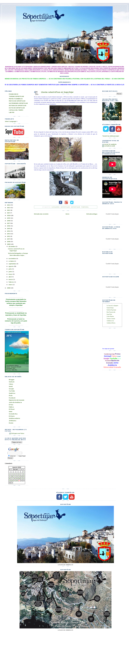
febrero (11, 282)
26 (17, 480)
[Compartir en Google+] (65, 204)
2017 (8, 223)
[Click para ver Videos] (15, 135)
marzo (11, 279)
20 (19, 478)
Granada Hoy (13, 414)
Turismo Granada (111, 318)
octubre (11, 261)
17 (12, 478)
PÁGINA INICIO (13, 94)
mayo (11, 274)
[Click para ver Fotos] (15, 198)
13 (19, 476)
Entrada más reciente (41, 214)
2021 (8, 213)
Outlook (11, 382)
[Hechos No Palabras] (16, 433)
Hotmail (107, 356)
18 (14, 478)
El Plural (12, 409)
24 (12, 480)
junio (10, 271)
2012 (8, 236)
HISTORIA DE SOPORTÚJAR (17, 105)
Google (106, 358)
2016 (8, 226)
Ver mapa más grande (108, 348)
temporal (85, 207)
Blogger (11, 379)
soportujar (65, 207)
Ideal (10, 411)
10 (12, 476)
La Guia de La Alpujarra (112, 305)
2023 (9, 207)
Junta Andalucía (113, 363)
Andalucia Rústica (111, 323)
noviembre (12, 258)
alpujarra (56, 207)
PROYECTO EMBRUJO (16, 98)
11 (14, 476)
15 (23, 476)
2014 (8, 231)
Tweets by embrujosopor (110, 136)
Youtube (113, 358)
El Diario (12, 416)
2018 (8, 220)
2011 (8, 239)
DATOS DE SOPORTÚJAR (17, 108)
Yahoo (114, 356)
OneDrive (12, 393)
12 (17, 476)
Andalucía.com (110, 320)
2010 (8, 241)
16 (9, 478)
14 (21, 476)
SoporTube (109, 314)
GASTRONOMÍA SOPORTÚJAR (18, 103)
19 (17, 478)
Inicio (67, 214)
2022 (9, 210)
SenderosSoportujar (111, 310)
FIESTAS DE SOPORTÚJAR (17, 101)
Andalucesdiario (14, 418)
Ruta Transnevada (111, 312)
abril (10, 277)
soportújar (75, 207)
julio (10, 269)
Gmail (119, 356)
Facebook (108, 360)
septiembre (12, 264)
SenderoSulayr (110, 307)
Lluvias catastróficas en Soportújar (57, 92)
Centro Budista (110, 316)
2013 (8, 234)
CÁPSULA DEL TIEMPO (16, 110)
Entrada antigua (91, 214)
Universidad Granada (112, 367)
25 (14, 480)
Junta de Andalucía (15, 402)
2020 (9, 215)
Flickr (119, 358)
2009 (9, 244)
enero (11, 284)
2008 (9, 288)
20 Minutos (12, 420)
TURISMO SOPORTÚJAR (16, 96)
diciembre (12, 246)
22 (24, 478)
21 (21, 478)
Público (11, 407)
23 (10, 480)
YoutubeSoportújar (109, 354)
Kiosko (11, 423)
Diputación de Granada (16, 400)
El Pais (11, 404)
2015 (8, 228)
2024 (9, 205)
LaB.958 (11, 112)
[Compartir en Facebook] (60, 204)
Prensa (117, 354)
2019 (8, 218)
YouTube (12, 391)
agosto (11, 266)
